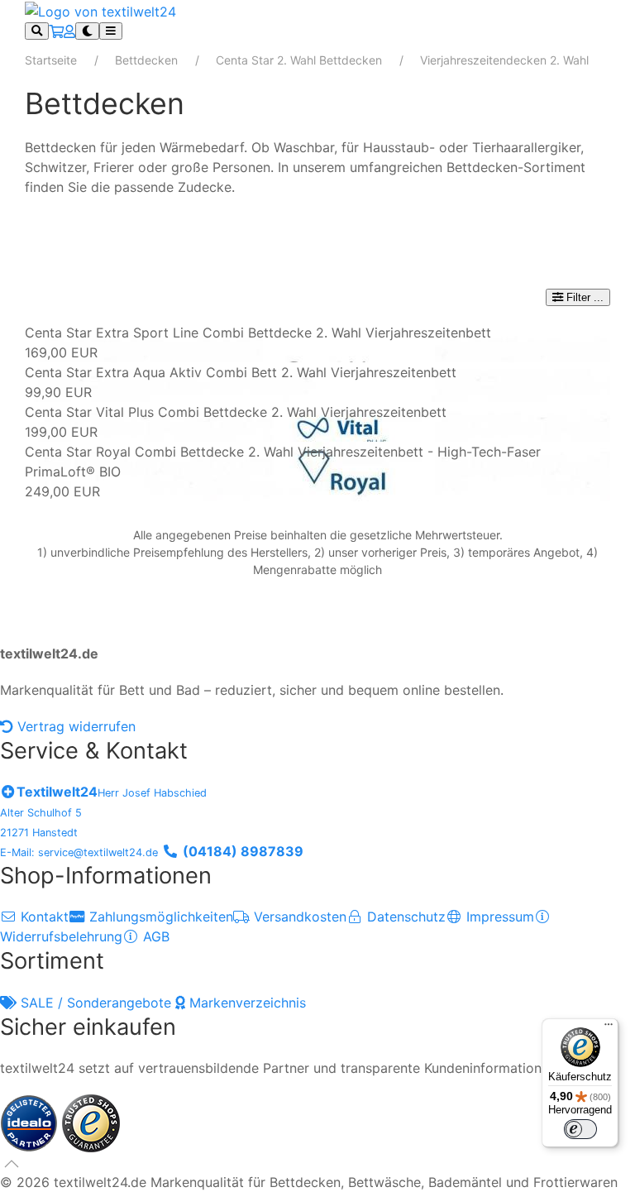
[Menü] (608, 1028)
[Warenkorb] (56, 31)
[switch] (580, 1129)
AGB (154, 936)
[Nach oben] (11, 1164)
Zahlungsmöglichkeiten (159, 916)
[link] (317, 342)
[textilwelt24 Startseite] (100, 10)
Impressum (498, 916)
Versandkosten (298, 916)
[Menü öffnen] (110, 31)
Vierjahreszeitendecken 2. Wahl (504, 60)
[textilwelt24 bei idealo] (31, 1121)
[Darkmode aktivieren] (87, 31)
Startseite (51, 60)
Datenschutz (404, 916)
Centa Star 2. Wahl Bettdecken (299, 60)
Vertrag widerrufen (74, 726)
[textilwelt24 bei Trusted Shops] (91, 1121)
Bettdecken (146, 60)
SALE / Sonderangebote (96, 1002)
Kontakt (43, 916)
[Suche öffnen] (37, 31)
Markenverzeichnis (245, 1002)
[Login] (69, 31)
